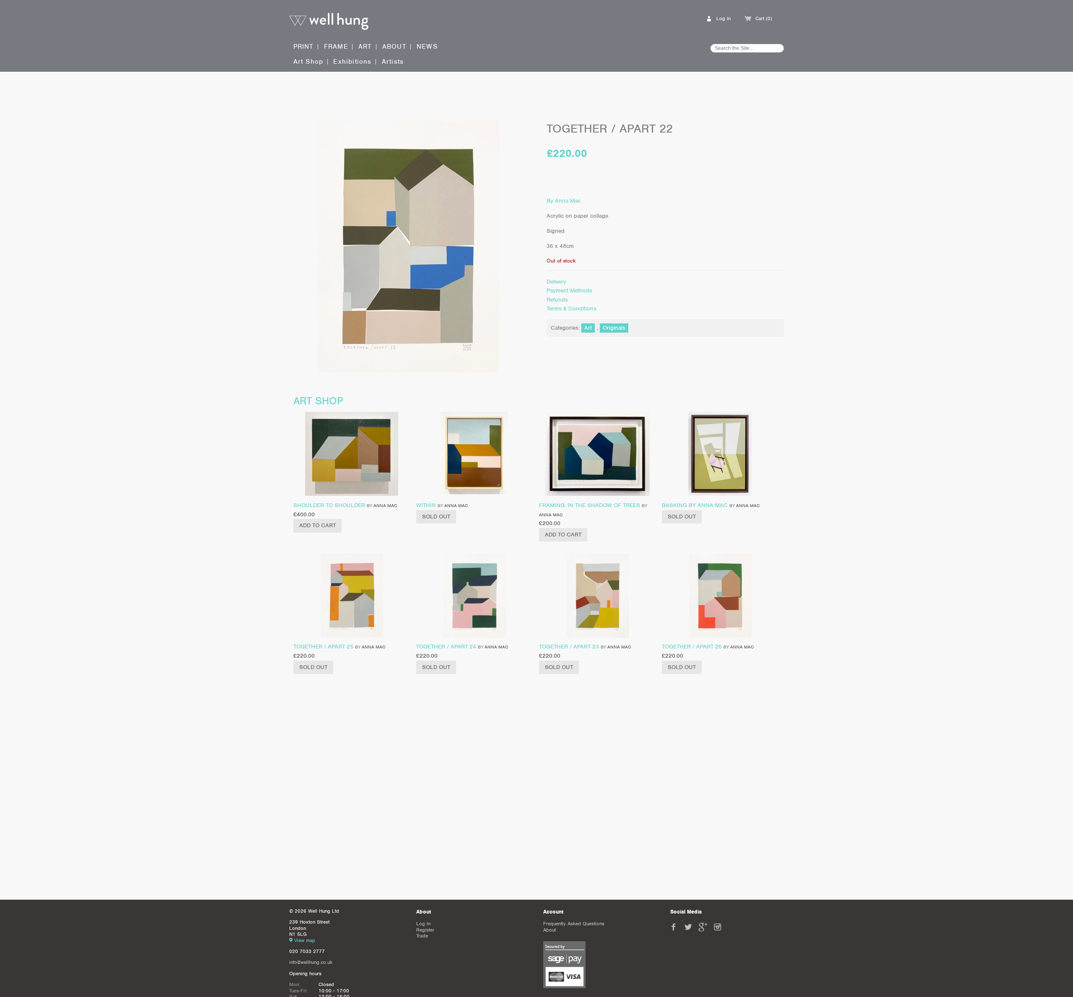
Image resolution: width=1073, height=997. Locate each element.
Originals (614, 327)
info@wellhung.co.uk (310, 962)
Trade (422, 935)
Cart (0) (763, 18)
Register (425, 930)
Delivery (556, 281)
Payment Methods (569, 290)
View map (304, 940)
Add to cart (317, 525)
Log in (723, 18)
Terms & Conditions (571, 308)
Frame (336, 46)
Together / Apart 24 (446, 646)
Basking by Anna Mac (695, 505)
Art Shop (308, 62)
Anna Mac (385, 505)
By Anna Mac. (564, 200)
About (394, 46)
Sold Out (436, 516)
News (427, 46)
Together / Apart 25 (323, 646)
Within (426, 505)
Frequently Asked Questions (573, 923)
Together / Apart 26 (692, 646)
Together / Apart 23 (569, 646)
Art (365, 46)
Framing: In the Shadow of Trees (589, 505)
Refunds (557, 299)
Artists (393, 62)
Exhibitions (352, 62)
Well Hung (328, 22)
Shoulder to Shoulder (329, 505)
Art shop (318, 400)
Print (303, 46)
